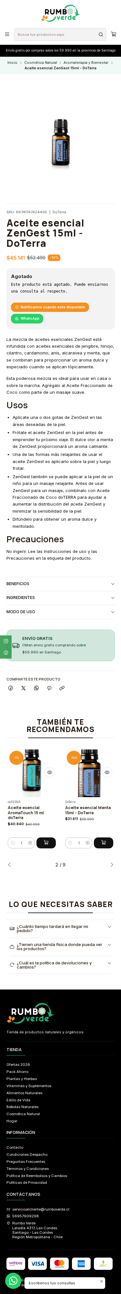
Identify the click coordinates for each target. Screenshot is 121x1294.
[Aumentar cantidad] (30, 843)
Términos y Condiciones (27, 1168)
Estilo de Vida (18, 1100)
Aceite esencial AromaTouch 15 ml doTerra (26, 812)
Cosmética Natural (40, 62)
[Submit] (101, 34)
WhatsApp (30, 318)
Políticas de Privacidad (26, 1182)
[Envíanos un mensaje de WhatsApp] (13, 1281)
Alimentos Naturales (24, 1093)
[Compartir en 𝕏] (23, 688)
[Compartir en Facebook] (10, 688)
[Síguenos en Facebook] (6, 653)
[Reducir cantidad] (12, 843)
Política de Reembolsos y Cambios (36, 1175)
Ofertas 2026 (18, 1064)
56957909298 (25, 1216)
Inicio (12, 62)
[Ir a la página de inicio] (60, 13)
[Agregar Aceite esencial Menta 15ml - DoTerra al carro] (103, 842)
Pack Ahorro (17, 1071)
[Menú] (7, 34)
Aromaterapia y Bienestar (86, 62)
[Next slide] (110, 865)
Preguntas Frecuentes (25, 1161)
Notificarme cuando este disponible (53, 307)
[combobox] (60, 34)
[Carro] (113, 34)
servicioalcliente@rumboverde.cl (40, 1209)
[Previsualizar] (50, 772)
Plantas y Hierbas (21, 1079)
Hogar (11, 1121)
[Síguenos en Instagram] (6, 641)
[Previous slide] (11, 865)
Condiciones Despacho (26, 1154)
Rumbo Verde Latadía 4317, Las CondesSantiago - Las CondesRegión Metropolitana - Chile (37, 1230)
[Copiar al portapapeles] (61, 688)
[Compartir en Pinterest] (49, 688)
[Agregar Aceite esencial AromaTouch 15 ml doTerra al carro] (46, 842)
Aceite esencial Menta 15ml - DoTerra (88, 810)
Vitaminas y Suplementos (28, 1086)
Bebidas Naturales (22, 1107)
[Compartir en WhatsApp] (36, 688)
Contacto (14, 1147)
